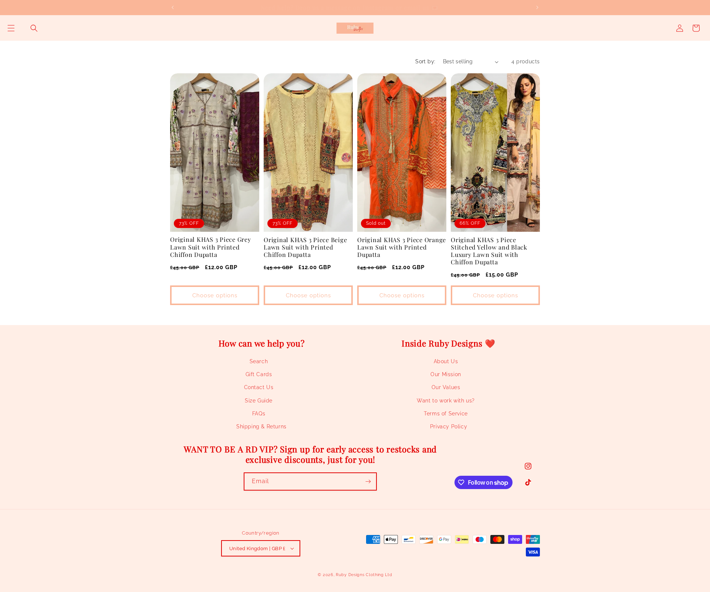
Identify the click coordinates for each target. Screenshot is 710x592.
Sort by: (425, 61)
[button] (11, 28)
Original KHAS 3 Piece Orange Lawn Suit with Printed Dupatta (401, 247)
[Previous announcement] (173, 7)
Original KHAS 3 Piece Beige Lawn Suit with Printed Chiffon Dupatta (305, 247)
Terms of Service (446, 414)
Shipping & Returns (261, 426)
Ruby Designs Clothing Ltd (364, 574)
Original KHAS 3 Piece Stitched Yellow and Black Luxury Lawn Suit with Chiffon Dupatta (489, 251)
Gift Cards (259, 374)
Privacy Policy (448, 426)
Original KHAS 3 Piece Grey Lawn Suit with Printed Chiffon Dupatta (210, 246)
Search (259, 361)
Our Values (446, 387)
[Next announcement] (537, 7)
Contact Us (259, 387)
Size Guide (259, 401)
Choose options (214, 295)
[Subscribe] (368, 481)
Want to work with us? (446, 401)
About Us (446, 361)
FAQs (258, 414)
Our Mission (445, 374)
